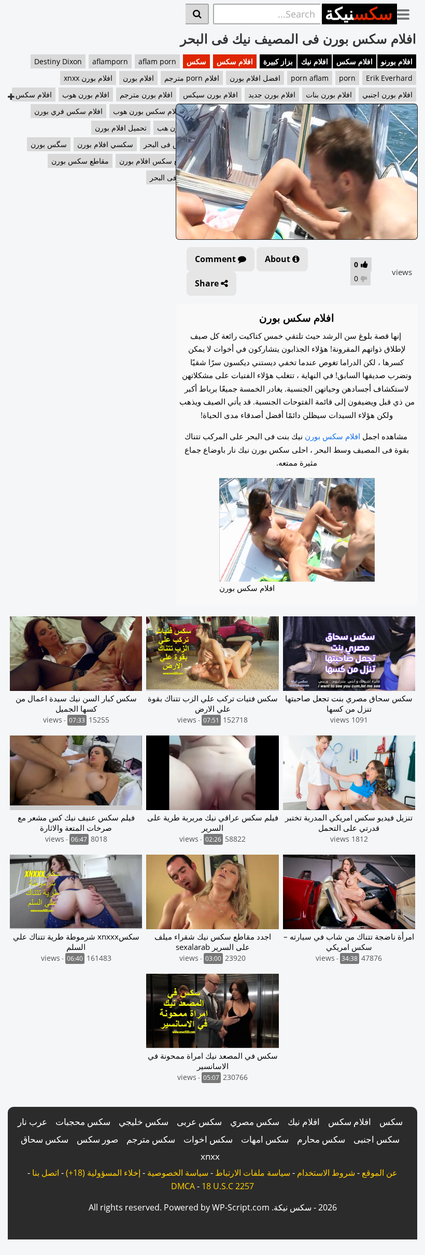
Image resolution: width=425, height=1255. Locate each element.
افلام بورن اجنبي (387, 94)
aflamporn (110, 61)
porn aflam (310, 78)
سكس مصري (254, 1122)
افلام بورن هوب (85, 94)
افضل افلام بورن (255, 78)
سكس (196, 61)
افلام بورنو (397, 61)
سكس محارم (321, 1139)
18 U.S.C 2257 (228, 1186)
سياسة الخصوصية (177, 1172)
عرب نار (32, 1122)
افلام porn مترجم (191, 78)
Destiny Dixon (58, 61)
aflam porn (157, 61)
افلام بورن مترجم (146, 94)
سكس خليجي (143, 1122)
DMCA (183, 1186)
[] (197, 14)
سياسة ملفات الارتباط (252, 1172)
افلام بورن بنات (329, 94)
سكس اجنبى (376, 1139)
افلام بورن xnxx (88, 78)
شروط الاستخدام (326, 1172)
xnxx (210, 1156)
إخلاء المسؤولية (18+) (103, 1172)
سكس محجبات (82, 1122)
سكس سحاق (44, 1139)
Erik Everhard (389, 78)
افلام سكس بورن (332, 436)
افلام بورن (138, 78)
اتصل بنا (45, 1172)
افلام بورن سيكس (210, 94)
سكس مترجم (150, 1139)
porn (347, 78)
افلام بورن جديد (271, 94)
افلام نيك (314, 61)
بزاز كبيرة (278, 61)
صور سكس (97, 1139)
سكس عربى (199, 1122)
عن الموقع (380, 1172)
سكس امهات (265, 1139)
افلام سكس (354, 61)
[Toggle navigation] (407, 12)
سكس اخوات (208, 1139)
